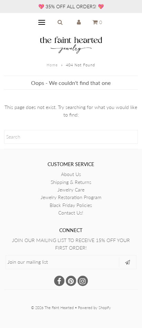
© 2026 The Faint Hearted (52, 307)
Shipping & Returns (71, 182)
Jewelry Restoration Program (71, 197)
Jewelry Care (71, 190)
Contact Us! (70, 213)
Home (52, 65)
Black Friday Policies (71, 205)
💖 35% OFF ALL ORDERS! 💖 (71, 6)
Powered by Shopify (94, 307)
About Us (71, 174)
